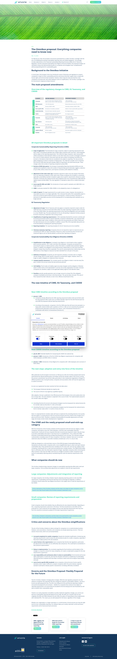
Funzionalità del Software (64, 644)
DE (89, 6)
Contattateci (41, 650)
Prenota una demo (95, 2)
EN (89, 4)
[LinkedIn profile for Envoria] (83, 641)
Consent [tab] (38, 318)
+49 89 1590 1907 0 (45, 647)
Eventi (60, 650)
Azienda (56, 2)
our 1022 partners (40, 324)
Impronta (87, 656)
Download (61, 646)
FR (89, 8)
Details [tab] (51, 318)
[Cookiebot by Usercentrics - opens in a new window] (79, 314)
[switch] (51, 339)
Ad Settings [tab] (65, 318)
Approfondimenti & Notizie (65, 648)
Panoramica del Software (64, 641)
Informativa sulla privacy (98, 656)
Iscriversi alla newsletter (88, 645)
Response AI (66, 2)
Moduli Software (62, 643)
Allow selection (58, 343)
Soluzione (36, 2)
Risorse (49, 2)
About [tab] (79, 318)
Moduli (43, 2)
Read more (37, 628)
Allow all (76, 343)
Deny (41, 343)
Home (30, 2)
